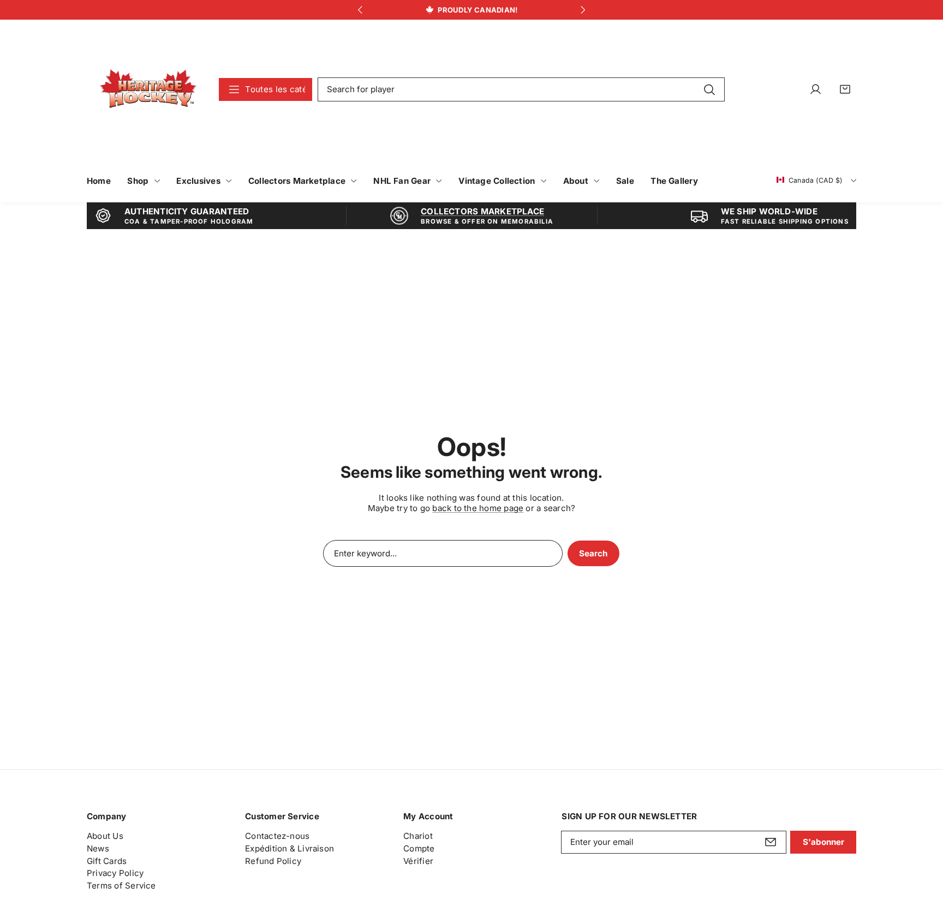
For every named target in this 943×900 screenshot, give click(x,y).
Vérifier (418, 860)
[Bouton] (360, 10)
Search (593, 553)
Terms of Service (121, 885)
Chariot (418, 836)
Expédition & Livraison (289, 848)
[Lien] (148, 89)
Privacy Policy (115, 873)
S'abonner (823, 842)
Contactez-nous (277, 836)
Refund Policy (273, 860)
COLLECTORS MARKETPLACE (482, 211)
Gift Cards (107, 860)
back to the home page (477, 508)
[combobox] (521, 89)
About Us (105, 836)
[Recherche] (709, 89)
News (98, 848)
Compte (418, 848)
